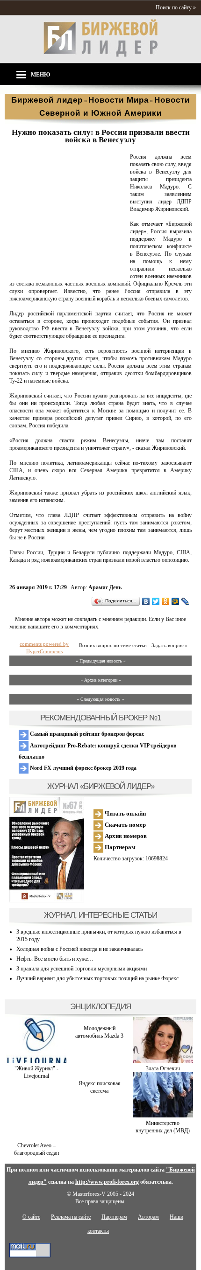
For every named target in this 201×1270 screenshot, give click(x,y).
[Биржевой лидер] (100, 55)
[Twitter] (156, 601)
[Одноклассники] (166, 601)
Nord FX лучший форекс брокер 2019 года (82, 768)
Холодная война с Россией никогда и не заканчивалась (79, 949)
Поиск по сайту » (176, 7)
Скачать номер (124, 824)
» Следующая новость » (100, 699)
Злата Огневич (163, 1068)
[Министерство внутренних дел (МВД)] (163, 1115)
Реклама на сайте (71, 1217)
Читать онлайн (124, 813)
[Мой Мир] (175, 601)
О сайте (31, 1217)
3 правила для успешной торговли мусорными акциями (81, 968)
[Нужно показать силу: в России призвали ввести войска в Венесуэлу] (67, 269)
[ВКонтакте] (146, 601)
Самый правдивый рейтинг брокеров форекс (86, 734)
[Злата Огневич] (163, 1061)
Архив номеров (125, 835)
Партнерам (119, 847)
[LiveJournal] (185, 601)
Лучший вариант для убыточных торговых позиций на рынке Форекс (97, 978)
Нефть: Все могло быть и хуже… (54, 959)
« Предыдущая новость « (101, 660)
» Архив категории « (100, 680)
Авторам (148, 1217)
